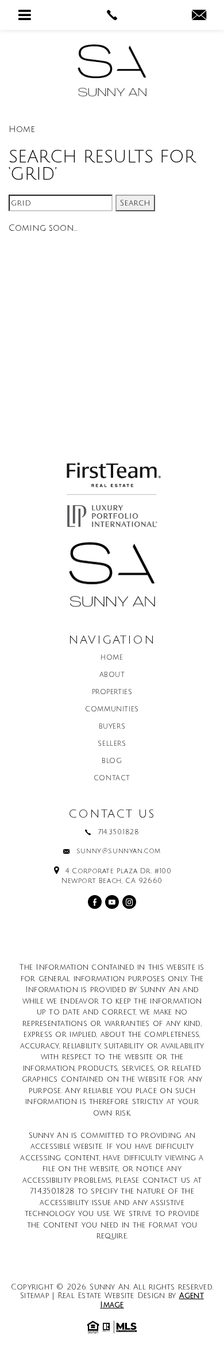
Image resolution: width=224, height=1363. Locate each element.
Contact (112, 778)
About (112, 675)
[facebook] (95, 902)
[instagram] (129, 902)
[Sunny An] (112, 70)
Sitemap (34, 1296)
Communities (112, 709)
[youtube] (112, 902)
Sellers (112, 744)
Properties (112, 692)
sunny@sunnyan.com (118, 851)
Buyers (112, 726)
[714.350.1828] (112, 15)
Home (112, 658)
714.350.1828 (118, 832)
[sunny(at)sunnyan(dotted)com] (199, 16)
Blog (112, 761)
